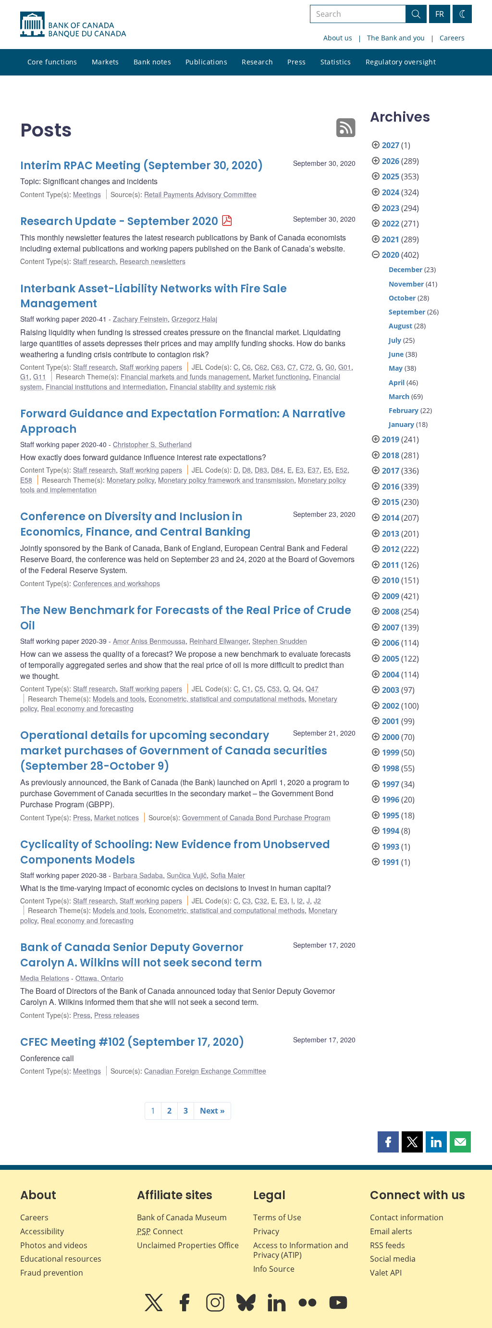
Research (257, 61)
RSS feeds (387, 1245)
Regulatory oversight (401, 61)
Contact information (406, 1217)
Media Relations (44, 978)
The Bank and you (396, 37)
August (400, 325)
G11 (39, 376)
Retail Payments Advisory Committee (200, 194)
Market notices (116, 817)
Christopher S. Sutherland (152, 444)
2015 (390, 502)
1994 (390, 831)
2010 (390, 580)
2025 (390, 176)
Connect (160, 1231)
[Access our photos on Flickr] (308, 1309)
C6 (246, 367)
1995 (390, 815)
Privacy (266, 1231)
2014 (390, 518)
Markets (105, 61)
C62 (261, 367)
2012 (390, 549)
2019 (390, 439)
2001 (390, 721)
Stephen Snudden (279, 641)
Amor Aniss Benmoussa (149, 641)
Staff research (94, 261)
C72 (306, 367)
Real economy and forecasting (87, 708)
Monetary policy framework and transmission (226, 480)
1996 (390, 799)
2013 (390, 533)
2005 (390, 658)
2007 (390, 627)
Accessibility (42, 1231)
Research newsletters (152, 261)
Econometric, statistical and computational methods (226, 698)
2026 (390, 161)
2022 (390, 223)
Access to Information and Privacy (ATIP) (300, 1250)
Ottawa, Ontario (99, 978)
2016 (390, 486)
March (399, 396)
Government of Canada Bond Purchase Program (256, 817)
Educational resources (60, 1258)
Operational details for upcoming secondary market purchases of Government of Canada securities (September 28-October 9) (173, 751)
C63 (277, 367)
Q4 (297, 688)
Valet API (386, 1272)
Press (296, 61)
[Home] (73, 25)
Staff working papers (151, 367)
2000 (390, 737)
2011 (390, 565)
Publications (206, 61)
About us (337, 37)
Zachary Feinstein (140, 319)
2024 (390, 192)
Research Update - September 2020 (119, 221)
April (397, 382)
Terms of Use (277, 1217)
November (406, 283)
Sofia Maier (227, 875)
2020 (390, 255)
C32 (261, 900)
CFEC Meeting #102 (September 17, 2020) (132, 1042)
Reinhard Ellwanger (218, 641)
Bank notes (152, 61)
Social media (393, 1258)
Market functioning (281, 376)
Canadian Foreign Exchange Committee (205, 1071)
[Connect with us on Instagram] (216, 1309)
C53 (273, 688)
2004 (390, 674)
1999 (390, 752)
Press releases (116, 1015)
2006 (390, 643)
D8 (246, 470)
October (402, 297)
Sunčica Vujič (187, 875)
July (395, 340)
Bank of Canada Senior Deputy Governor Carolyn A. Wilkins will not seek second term (141, 955)
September (407, 311)
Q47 (312, 688)
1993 (390, 846)
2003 (390, 690)
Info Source (274, 1269)
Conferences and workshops (116, 583)
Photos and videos (53, 1245)
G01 (344, 367)
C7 (291, 367)
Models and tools (119, 698)
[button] (388, 1142)
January (401, 424)
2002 (390, 706)
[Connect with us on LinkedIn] (277, 1309)
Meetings (87, 194)
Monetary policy (130, 480)
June (396, 354)
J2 (317, 900)
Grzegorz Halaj (194, 319)
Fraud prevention (51, 1272)
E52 (341, 470)
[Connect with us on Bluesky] (247, 1309)
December (405, 269)
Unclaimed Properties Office (188, 1245)
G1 (24, 376)
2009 (390, 596)
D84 (277, 470)
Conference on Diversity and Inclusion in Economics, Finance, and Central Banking (135, 524)
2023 (390, 208)
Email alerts (391, 1231)
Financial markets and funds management (185, 376)
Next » (212, 1110)
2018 (390, 455)
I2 (300, 900)
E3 (299, 470)
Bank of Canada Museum (182, 1217)
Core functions (52, 61)
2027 (390, 145)
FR (439, 14)
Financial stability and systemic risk (223, 386)
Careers (452, 37)
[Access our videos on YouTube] (338, 1309)
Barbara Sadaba (138, 875)
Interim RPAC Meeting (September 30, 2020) (141, 165)
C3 (246, 900)
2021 (390, 239)
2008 (390, 611)
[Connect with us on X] (154, 1309)
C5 (259, 688)
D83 (261, 470)
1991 (390, 862)
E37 (314, 470)
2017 (390, 470)
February (403, 410)
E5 (327, 470)
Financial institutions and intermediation (106, 386)
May (396, 368)
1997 (390, 784)
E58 (26, 480)
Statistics (335, 61)
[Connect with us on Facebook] (185, 1309)
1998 (390, 768)
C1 (246, 688)
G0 (329, 367)
